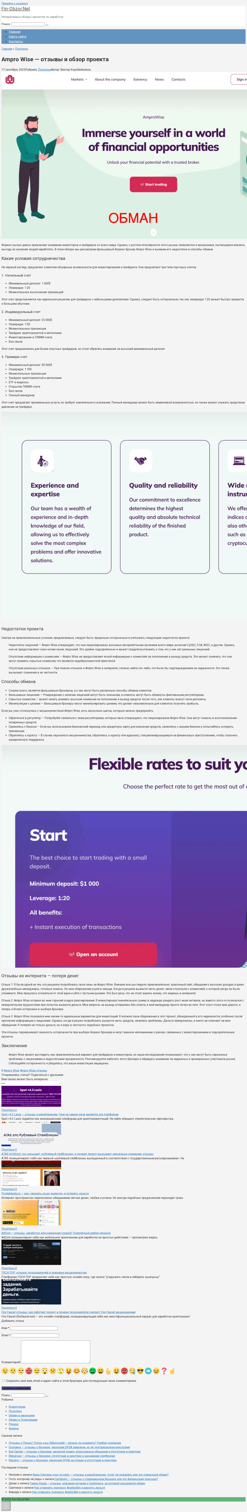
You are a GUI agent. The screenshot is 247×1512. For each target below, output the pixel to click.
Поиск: (6, 24)
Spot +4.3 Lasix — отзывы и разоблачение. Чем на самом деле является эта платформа (59, 1114)
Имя (5, 1328)
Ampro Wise (11, 1070)
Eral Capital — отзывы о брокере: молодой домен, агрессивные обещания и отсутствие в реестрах (75, 1451)
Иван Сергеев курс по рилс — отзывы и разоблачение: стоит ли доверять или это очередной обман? (101, 1474)
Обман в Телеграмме (23, 1420)
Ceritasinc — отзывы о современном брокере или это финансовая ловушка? (106, 1479)
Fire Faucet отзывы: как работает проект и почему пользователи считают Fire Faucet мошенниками (68, 1312)
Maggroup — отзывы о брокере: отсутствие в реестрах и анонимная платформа (62, 1456)
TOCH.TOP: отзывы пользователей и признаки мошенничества (44, 1272)
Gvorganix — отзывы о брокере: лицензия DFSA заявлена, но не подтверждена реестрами (69, 1447)
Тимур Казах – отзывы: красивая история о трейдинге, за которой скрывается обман (87, 1483)
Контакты (16, 41)
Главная (15, 32)
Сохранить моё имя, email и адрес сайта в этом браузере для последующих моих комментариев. (71, 1381)
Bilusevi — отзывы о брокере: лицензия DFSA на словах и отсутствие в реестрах (63, 1460)
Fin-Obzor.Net (15, 8)
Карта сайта (17, 36)
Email (5, 1335)
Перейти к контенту (14, 3)
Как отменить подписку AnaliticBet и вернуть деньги (69, 1487)
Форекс (14, 1428)
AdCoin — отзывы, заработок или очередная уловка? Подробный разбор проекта (56, 1233)
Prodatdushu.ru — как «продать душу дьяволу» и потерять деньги (45, 1193)
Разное (13, 1424)
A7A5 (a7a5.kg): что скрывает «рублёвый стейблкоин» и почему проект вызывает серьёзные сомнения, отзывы (77, 1154)
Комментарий (10, 1362)
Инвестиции (17, 1407)
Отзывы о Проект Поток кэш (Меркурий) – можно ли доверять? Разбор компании (65, 1443)
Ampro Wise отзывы (33, 1070)
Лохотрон (44, 69)
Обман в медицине (22, 1415)
